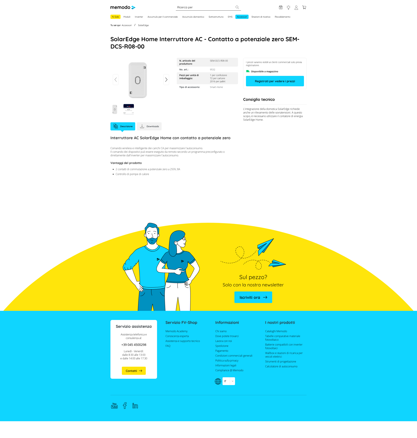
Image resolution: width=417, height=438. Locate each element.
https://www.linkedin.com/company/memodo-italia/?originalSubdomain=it (135, 406)
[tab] (122, 126)
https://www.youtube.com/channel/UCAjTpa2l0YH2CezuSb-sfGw (114, 406)
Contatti (131, 371)
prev (115, 79)
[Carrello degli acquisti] (304, 7)
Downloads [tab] (153, 126)
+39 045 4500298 (133, 344)
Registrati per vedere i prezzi (275, 81)
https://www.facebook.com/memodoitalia (125, 406)
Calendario (280, 7)
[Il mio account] (296, 9)
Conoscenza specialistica (288, 7)
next (166, 79)
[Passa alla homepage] (123, 7)
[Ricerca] (237, 7)
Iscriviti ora (250, 297)
